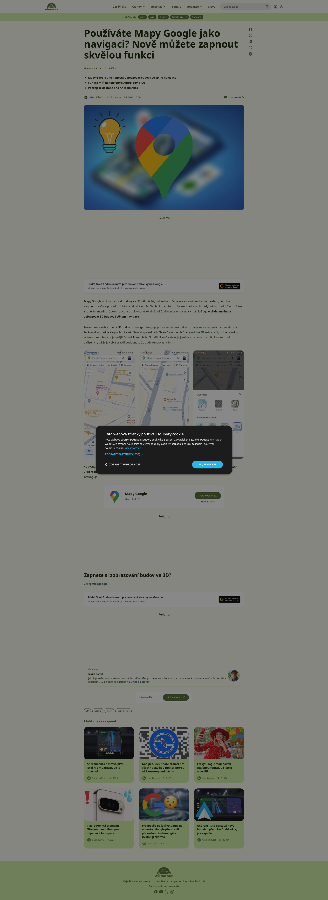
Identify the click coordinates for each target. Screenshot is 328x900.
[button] (164, 454)
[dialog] (164, 450)
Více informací (133, 448)
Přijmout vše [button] (207, 464)
